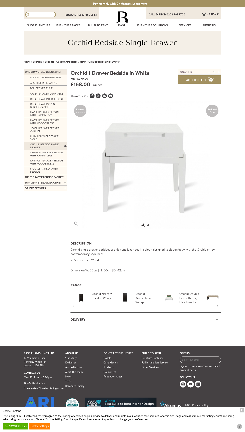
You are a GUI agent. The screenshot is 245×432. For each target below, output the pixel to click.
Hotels (107, 358)
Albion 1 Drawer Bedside (45, 77)
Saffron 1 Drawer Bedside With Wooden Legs (46, 162)
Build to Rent (151, 353)
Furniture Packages (152, 358)
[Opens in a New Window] (110, 96)
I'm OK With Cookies (16, 426)
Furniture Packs (68, 25)
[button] (143, 225)
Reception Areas (112, 376)
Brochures (73, 15)
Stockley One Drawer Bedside (44, 170)
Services (185, 25)
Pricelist (90, 15)
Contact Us (32, 373)
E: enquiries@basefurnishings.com (43, 388)
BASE (122, 25)
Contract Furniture (118, 353)
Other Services (150, 367)
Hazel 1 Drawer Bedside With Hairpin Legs (44, 113)
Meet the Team (74, 372)
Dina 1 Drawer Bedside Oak (46, 99)
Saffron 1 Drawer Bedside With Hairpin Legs (46, 154)
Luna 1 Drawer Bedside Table (44, 138)
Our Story (71, 358)
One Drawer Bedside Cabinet (71, 62)
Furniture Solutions (152, 25)
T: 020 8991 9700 (34, 383)
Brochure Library (74, 386)
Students (108, 367)
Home (27, 62)
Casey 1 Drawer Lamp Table (46, 93)
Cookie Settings (40, 426)
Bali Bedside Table (41, 88)
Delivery (77, 319)
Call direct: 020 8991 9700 (167, 14)
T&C (187, 405)
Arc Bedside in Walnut (44, 83)
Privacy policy (200, 405)
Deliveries (70, 362)
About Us (209, 25)
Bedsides (49, 62)
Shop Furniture (38, 25)
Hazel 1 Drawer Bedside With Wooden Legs (44, 121)
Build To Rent (98, 25)
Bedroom (37, 62)
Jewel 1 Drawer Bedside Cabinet (44, 129)
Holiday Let (109, 372)
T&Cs (68, 381)
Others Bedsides (35, 188)
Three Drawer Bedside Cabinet (44, 177)
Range (75, 285)
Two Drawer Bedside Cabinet (43, 182)
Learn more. (140, 3)
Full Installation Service (155, 362)
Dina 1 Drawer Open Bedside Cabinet (42, 105)
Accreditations (73, 367)
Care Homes (110, 362)
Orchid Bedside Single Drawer (44, 146)
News (68, 376)
